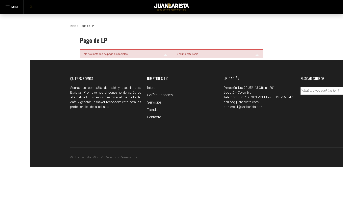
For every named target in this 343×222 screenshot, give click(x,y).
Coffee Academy (160, 95)
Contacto (154, 117)
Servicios (154, 102)
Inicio (151, 87)
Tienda (152, 110)
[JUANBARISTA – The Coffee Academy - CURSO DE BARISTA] (171, 7)
